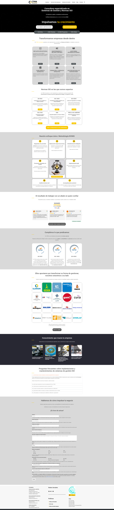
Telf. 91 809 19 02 (31, 490)
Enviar (34, 479)
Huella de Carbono (72, 506)
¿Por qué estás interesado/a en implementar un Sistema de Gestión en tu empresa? (46, 463)
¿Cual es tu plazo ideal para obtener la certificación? (41, 468)
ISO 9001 (40, 256)
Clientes (73, 2)
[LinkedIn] (48, 491)
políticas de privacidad (49, 476)
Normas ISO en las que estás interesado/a (39, 457)
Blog (77, 2)
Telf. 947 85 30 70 (31, 497)
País (33, 443)
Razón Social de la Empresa (37, 429)
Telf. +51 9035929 (32, 506)
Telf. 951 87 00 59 (31, 501)
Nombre (33, 414)
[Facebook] (53, 491)
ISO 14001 (57, 256)
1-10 (34, 450)
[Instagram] (51, 491)
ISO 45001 (74, 256)
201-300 (34, 453)
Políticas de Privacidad (53, 501)
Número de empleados (36, 449)
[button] (81, 215)
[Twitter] (50, 491)
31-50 (64, 450)
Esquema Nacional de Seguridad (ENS (75, 505)
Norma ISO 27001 (71, 504)
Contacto (81, 2)
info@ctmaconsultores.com (33, 491)
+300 (49, 453)
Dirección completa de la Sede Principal (39, 434)
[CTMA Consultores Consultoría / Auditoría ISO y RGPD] (32, 2)
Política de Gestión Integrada (54, 506)
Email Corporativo (35, 419)
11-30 (49, 450)
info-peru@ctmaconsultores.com (34, 507)
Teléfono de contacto (36, 424)
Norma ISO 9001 (71, 500)
